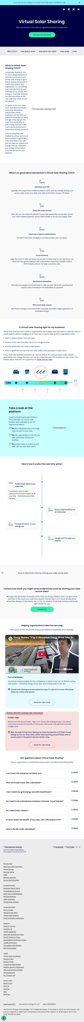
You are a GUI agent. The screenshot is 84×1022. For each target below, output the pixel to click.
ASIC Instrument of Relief (13, 970)
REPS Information (10, 948)
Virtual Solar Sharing (11, 902)
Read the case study (42, 702)
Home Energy (9, 869)
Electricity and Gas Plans (13, 867)
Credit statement (10, 943)
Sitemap (7, 994)
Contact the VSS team (42, 35)
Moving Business (10, 897)
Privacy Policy (9, 959)
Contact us (42, 609)
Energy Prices (9, 962)
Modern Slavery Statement (14, 967)
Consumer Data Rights (12, 964)
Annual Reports (9, 973)
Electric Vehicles (10, 877)
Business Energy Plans (12, 888)
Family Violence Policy (12, 937)
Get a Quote (8, 910)
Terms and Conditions (12, 956)
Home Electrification (11, 880)
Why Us (6, 986)
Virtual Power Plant (11, 913)
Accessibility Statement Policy (15, 940)
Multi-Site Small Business (13, 894)
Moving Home (9, 872)
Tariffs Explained (10, 932)
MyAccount (8, 983)
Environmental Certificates (14, 918)
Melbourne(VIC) (10, 1004)
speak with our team (45, 359)
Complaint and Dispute (12, 945)
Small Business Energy (12, 891)
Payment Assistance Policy (14, 934)
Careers (7, 989)
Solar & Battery (9, 899)
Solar (5, 875)
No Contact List (9, 975)
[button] (3, 1018)
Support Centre (9, 926)
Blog (5, 992)
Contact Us (8, 929)
